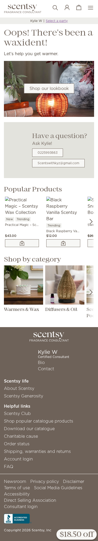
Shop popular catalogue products (38, 421)
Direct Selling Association (30, 500)
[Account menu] (64, 8)
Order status (17, 444)
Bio (41, 362)
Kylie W (36, 21)
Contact (46, 369)
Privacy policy (44, 481)
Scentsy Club (17, 413)
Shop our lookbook (49, 88)
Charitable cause (21, 436)
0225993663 (47, 152)
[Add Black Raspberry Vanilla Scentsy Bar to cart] (63, 243)
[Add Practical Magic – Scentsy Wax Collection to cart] (22, 243)
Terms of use (17, 488)
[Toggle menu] (88, 7)
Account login (18, 459)
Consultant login (21, 506)
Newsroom (15, 481)
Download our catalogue (29, 428)
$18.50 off (77, 534)
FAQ (8, 466)
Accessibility (17, 494)
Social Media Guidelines (58, 488)
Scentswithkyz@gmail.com (58, 163)
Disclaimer (73, 481)
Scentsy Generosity (23, 396)
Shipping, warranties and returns (37, 451)
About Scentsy (19, 388)
